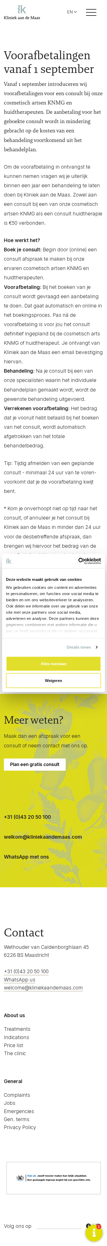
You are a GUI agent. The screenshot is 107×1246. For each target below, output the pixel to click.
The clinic (15, 1053)
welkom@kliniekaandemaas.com (43, 837)
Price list (13, 1045)
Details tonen (79, 647)
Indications (16, 1037)
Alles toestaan (53, 663)
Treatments (17, 1029)
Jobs (9, 1103)
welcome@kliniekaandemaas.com (43, 988)
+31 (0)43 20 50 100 (27, 817)
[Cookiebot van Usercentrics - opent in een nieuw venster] (78, 561)
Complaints (17, 1095)
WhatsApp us (19, 980)
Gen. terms (16, 1119)
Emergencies (19, 1111)
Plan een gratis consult (34, 764)
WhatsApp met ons (26, 857)
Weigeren (53, 680)
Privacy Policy (20, 1127)
